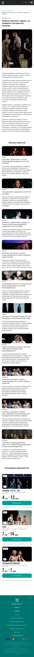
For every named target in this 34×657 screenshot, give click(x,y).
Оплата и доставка (17, 618)
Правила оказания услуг (17, 621)
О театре (17, 611)
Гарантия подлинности (17, 628)
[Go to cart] (28, 2)
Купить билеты (17, 503)
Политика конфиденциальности (17, 625)
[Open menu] (31, 2)
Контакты (17, 632)
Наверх (30, 598)
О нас (17, 614)
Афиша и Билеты (17, 604)
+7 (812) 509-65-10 (17, 636)
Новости (17, 607)
